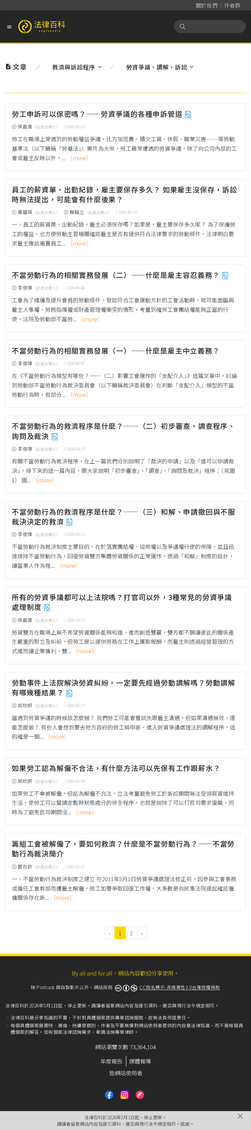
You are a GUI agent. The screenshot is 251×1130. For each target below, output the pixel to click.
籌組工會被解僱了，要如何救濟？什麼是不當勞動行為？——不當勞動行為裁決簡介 (123, 848)
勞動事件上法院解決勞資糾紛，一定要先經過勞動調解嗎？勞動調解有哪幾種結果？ (123, 687)
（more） (79, 158)
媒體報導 (140, 1061)
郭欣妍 (39, 705)
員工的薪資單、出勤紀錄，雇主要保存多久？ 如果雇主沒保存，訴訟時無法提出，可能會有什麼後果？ (124, 194)
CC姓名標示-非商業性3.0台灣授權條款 (180, 987)
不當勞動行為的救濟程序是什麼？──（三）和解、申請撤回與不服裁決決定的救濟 (123, 516)
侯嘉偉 (39, 126)
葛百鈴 (39, 866)
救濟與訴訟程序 (73, 67)
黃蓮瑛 (39, 211)
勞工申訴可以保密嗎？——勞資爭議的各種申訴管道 (98, 114)
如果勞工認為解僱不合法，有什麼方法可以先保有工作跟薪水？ (116, 768)
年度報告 (111, 1061)
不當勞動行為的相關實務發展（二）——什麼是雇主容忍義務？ (117, 275)
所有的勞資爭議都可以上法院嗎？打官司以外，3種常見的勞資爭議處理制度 (122, 602)
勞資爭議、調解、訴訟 (156, 67)
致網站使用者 (125, 1073)
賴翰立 (91, 211)
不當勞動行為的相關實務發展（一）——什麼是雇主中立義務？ (116, 350)
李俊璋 (39, 287)
